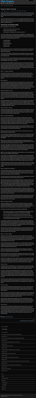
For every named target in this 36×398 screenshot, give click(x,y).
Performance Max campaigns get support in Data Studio (11, 349)
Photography (4, 384)
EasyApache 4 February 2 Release (7, 345)
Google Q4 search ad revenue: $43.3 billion (9, 353)
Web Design (3, 380)
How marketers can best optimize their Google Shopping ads (12, 334)
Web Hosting (4, 386)
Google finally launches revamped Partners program (10, 357)
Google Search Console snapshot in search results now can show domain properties (15, 361)
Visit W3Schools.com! (4, 396)
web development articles (8, 316)
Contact (3, 376)
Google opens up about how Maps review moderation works (11, 364)
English (28, 0)
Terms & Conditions (5, 378)
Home (2, 5)
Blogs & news (4, 389)
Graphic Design (4, 382)
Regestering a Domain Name (6, 368)
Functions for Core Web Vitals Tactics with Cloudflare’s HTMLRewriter (13, 338)
